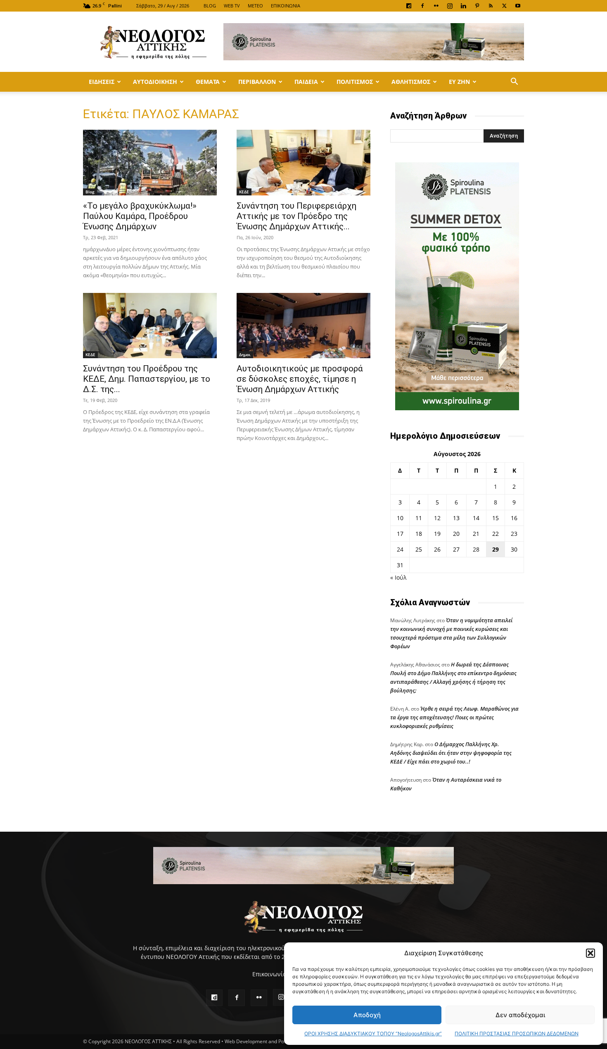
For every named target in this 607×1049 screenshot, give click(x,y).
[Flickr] (436, 6)
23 (514, 534)
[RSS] (490, 6)
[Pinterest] (477, 6)
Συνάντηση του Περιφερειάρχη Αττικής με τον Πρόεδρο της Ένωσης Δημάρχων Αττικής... (296, 216)
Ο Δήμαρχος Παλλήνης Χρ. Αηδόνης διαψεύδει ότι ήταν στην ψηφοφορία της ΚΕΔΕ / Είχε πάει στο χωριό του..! (451, 752)
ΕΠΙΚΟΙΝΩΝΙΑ (285, 5)
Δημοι (245, 354)
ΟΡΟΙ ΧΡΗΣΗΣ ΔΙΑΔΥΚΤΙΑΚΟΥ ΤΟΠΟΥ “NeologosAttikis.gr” (373, 1033)
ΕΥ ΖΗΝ (459, 82)
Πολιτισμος (355, 82)
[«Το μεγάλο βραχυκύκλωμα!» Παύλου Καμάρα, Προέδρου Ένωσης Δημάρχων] (150, 162)
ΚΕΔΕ (244, 192)
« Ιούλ (398, 577)
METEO (255, 5)
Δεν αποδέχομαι (520, 1015)
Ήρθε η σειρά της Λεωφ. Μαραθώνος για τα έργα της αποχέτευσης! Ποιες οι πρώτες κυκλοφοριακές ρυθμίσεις (454, 717)
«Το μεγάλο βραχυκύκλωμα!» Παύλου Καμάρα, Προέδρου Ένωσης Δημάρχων (140, 216)
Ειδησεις (101, 82)
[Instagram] (449, 6)
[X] (504, 6)
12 (437, 518)
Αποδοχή (367, 1015)
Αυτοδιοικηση (155, 82)
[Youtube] (518, 6)
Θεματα (208, 82)
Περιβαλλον (257, 82)
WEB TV (232, 5)
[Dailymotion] (409, 6)
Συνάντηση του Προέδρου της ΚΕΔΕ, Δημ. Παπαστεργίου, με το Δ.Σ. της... (146, 379)
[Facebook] (422, 6)
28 (476, 549)
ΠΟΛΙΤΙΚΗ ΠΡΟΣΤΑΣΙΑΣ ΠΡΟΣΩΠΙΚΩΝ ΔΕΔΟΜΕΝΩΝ (517, 1033)
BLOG (210, 5)
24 (400, 549)
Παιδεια (306, 82)
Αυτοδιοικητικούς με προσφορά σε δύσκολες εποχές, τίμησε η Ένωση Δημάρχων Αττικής (300, 379)
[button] (590, 953)
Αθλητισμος (410, 82)
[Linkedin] (463, 6)
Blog (90, 192)
